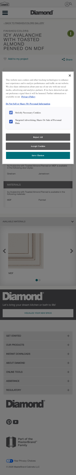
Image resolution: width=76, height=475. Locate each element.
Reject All (38, 137)
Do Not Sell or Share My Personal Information (28, 103)
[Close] (70, 75)
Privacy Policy (28, 96)
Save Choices (38, 155)
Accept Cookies (38, 146)
